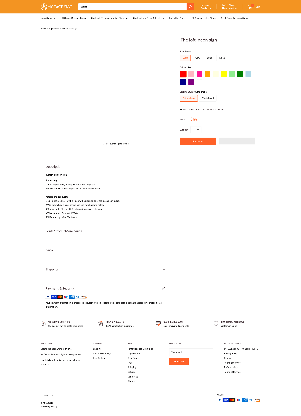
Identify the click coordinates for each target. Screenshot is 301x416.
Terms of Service (232, 362)
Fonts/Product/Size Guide (140, 348)
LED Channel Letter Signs (203, 18)
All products (54, 28)
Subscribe (179, 361)
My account (228, 8)
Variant (183, 109)
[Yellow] (224, 74)
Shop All (97, 348)
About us (132, 381)
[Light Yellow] (216, 74)
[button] (237, 141)
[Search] (190, 6)
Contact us (133, 376)
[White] (199, 82)
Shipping (132, 367)
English (45, 395)
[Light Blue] (248, 74)
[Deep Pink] (199, 74)
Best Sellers (99, 358)
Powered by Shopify (49, 406)
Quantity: (184, 129)
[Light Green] (232, 74)
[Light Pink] (191, 74)
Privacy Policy (231, 353)
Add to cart (198, 141)
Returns (131, 372)
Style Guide (133, 358)
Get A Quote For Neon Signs (234, 18)
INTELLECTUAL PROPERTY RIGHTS (241, 348)
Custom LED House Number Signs (107, 18)
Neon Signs (46, 18)
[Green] (240, 74)
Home (43, 28)
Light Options (134, 353)
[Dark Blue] (183, 82)
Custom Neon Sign (102, 353)
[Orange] (207, 74)
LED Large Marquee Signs (73, 18)
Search (227, 358)
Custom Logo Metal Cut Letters (148, 18)
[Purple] (191, 82)
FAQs (130, 362)
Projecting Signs (177, 18)
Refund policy (231, 367)
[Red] (183, 74)
